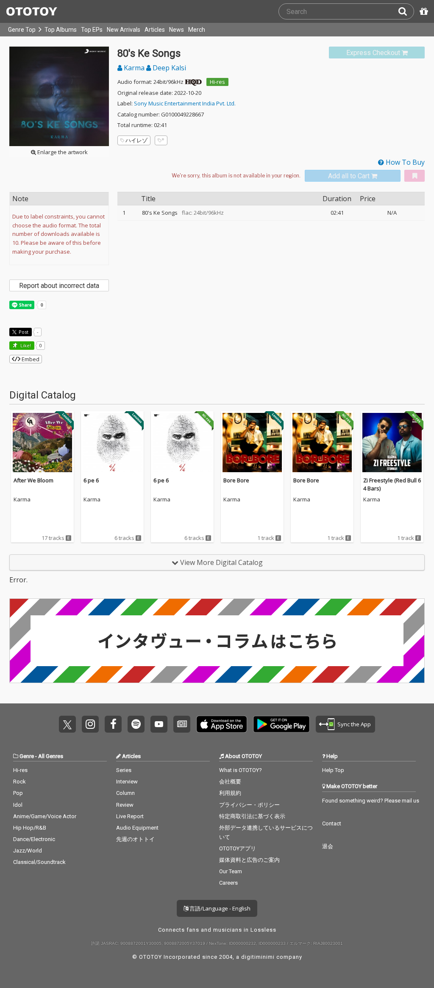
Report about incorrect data (59, 286)
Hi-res (217, 82)
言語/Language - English (219, 908)
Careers (228, 883)
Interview (127, 781)
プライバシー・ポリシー (249, 805)
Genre (26, 756)
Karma (134, 67)
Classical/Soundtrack (39, 862)
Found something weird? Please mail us (370, 800)
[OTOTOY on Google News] (181, 724)
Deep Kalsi (168, 67)
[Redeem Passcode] (422, 11)
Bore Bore (236, 480)
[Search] (406, 11)
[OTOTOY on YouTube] (158, 724)
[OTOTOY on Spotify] (136, 724)
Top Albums (61, 29)
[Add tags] (161, 140)
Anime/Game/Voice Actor (44, 816)
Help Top (333, 770)
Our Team (230, 871)
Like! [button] (25, 345)
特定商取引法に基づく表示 (252, 816)
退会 (327, 846)
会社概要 (230, 781)
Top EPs (92, 29)
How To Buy (404, 162)
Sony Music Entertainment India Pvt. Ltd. (185, 103)
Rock (19, 781)
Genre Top (22, 29)
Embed (29, 359)
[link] (376, 52)
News (176, 29)
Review (125, 805)
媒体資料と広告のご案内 (249, 860)
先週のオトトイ (135, 839)
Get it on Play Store (281, 724)
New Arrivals (123, 29)
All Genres (50, 756)
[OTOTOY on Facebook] (113, 724)
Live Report (130, 816)
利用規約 (230, 793)
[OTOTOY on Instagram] (90, 724)
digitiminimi (258, 957)
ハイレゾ (136, 140)
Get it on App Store (221, 724)
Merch (196, 29)
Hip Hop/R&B (29, 828)
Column (125, 793)
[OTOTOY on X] (67, 724)
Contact (331, 823)
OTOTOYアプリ (237, 848)
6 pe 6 (91, 480)
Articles (155, 29)
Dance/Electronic (34, 839)
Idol (17, 805)
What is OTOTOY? (240, 770)
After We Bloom (33, 480)
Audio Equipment (137, 828)
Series (123, 770)
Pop (18, 793)
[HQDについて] (193, 82)
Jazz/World (27, 850)
